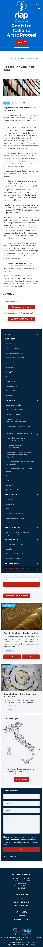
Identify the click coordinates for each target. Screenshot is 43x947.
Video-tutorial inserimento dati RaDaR (19, 470)
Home (7, 334)
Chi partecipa (11, 362)
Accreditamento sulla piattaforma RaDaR (16, 439)
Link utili (9, 523)
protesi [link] (15, 238)
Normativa (10, 485)
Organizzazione (12, 348)
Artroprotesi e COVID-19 (16, 568)
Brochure (9, 395)
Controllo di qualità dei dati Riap (18, 427)
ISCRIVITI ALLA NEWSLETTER (17, 596)
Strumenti (10, 400)
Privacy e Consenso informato (19, 433)
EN (39, 8)
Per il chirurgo (12, 528)
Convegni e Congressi (15, 544)
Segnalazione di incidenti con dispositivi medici (18, 533)
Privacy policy (18, 945)
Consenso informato (14, 513)
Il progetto (11, 339)
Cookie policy (30, 945)
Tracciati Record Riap (16, 410)
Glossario (10, 476)
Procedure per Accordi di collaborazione (17, 446)
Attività (9, 372)
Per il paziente (12, 495)
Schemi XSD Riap (14, 414)
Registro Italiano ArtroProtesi (21, 30)
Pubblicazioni (11, 386)
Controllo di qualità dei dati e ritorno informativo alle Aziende (19, 454)
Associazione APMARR (15, 518)
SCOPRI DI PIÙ (21, 779)
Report (7, 103)
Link (7, 480)
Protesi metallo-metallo (16, 554)
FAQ (7, 509)
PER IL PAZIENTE (8, 605)
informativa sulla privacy (27, 837)
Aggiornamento (12, 540)
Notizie (9, 549)
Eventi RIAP (10, 391)
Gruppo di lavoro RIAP (15, 358)
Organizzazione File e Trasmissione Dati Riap (16, 420)
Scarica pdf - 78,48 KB (23, 319)
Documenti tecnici (13, 405)
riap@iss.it (9, 281)
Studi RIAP (10, 367)
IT (35, 8)
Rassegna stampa (13, 558)
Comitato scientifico (14, 353)
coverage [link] (34, 251)
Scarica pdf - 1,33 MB (22, 307)
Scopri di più (9, 651)
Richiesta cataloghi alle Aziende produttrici (20, 463)
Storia (8, 344)
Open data (10, 381)
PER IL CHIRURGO (8, 666)
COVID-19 (10, 499)
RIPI (37, 4)
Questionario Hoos (14, 490)
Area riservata (12, 563)
